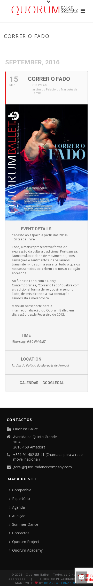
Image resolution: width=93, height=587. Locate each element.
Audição (19, 515)
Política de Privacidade (56, 579)
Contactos (20, 532)
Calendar (29, 383)
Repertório (21, 498)
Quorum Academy (27, 550)
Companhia (21, 489)
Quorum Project (25, 541)
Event (38, 47)
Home (25, 47)
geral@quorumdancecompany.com (42, 467)
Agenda (18, 507)
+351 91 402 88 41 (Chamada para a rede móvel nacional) (48, 457)
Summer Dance (25, 524)
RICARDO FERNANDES (61, 583)
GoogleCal (53, 383)
